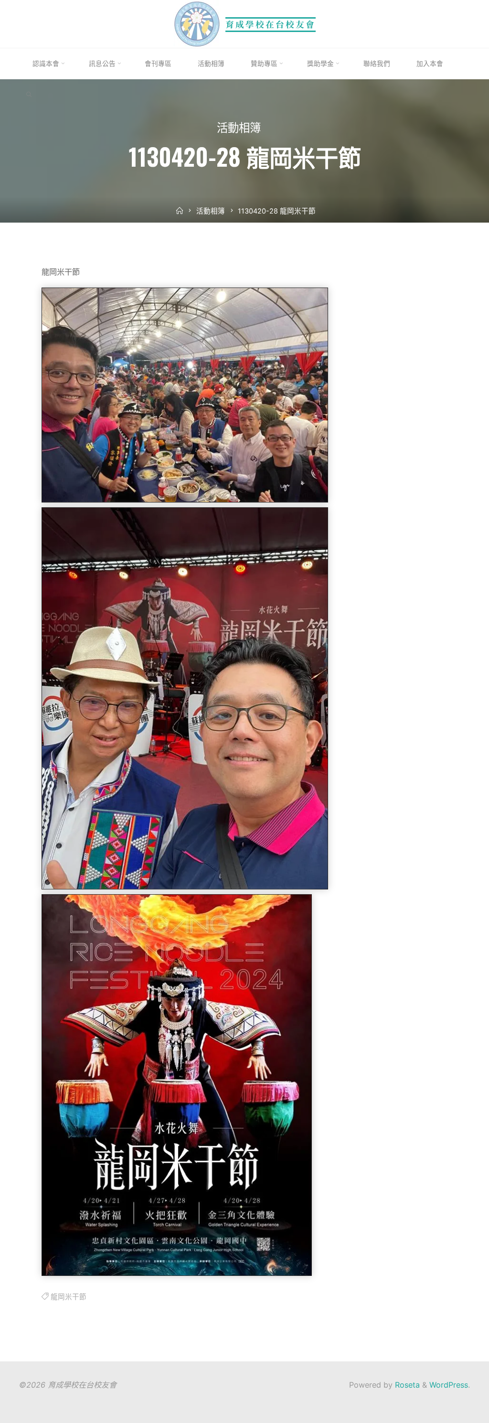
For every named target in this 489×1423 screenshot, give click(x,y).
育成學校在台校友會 (270, 24)
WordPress (448, 1385)
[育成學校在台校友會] (197, 23)
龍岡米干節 (68, 1297)
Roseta (406, 1385)
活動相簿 (239, 129)
